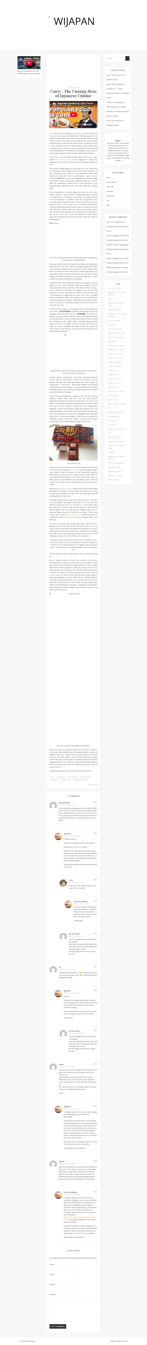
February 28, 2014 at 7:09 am (72, 1194)
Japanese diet (54, 780)
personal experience (116, 412)
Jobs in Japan (113, 395)
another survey (66, 489)
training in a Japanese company (116, 458)
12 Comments (93, 784)
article (82, 505)
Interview (109, 191)
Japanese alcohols (115, 358)
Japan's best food (73, 777)
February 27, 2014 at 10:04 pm (67, 1163)
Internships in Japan (116, 345)
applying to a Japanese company (117, 294)
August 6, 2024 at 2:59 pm (76, 1033)
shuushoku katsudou (116, 429)
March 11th (112, 400)
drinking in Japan (115, 310)
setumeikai (112, 420)
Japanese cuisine (86, 777)
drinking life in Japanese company (117, 315)
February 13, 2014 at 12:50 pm (72, 836)
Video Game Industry (116, 463)
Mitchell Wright (112, 245)
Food (71, 88)
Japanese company (115, 362)
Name (52, 1264)
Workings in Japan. (115, 475)
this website (74, 470)
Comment (53, 1294)
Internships (112, 341)
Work (108, 205)
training (111, 452)
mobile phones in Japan (117, 404)
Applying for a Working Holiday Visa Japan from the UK (117, 226)
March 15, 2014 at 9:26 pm (76, 882)
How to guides (111, 182)
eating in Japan (61, 777)
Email (52, 1274)
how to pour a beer (116, 337)
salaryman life (114, 416)
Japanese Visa (113, 383)
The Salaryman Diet (64, 160)
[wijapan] (73, 25)
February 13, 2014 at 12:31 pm (67, 805)
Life (76, 88)
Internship (110, 187)
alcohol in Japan (114, 288)
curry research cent (74, 515)
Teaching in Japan (115, 437)
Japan (121, 349)
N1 (109, 408)
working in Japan (114, 471)
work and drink (114, 467)
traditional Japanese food (80, 780)
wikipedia (90, 533)
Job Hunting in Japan (116, 391)
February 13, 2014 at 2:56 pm (67, 969)
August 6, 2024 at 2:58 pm (76, 936)
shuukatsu (112, 425)
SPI (109, 433)
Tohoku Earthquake (116, 441)
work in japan (113, 480)
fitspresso (110, 222)
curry (52, 777)
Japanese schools (115, 379)
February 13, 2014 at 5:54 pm (72, 993)
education (112, 324)
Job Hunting (110, 196)
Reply (96, 802)
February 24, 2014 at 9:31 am (72, 1109)
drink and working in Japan (116, 304)
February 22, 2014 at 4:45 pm (67, 1066)
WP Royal (32, 1341)
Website (52, 1284)
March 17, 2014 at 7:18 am (81, 903)
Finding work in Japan (116, 333)
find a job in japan (115, 329)
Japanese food (66, 780)
